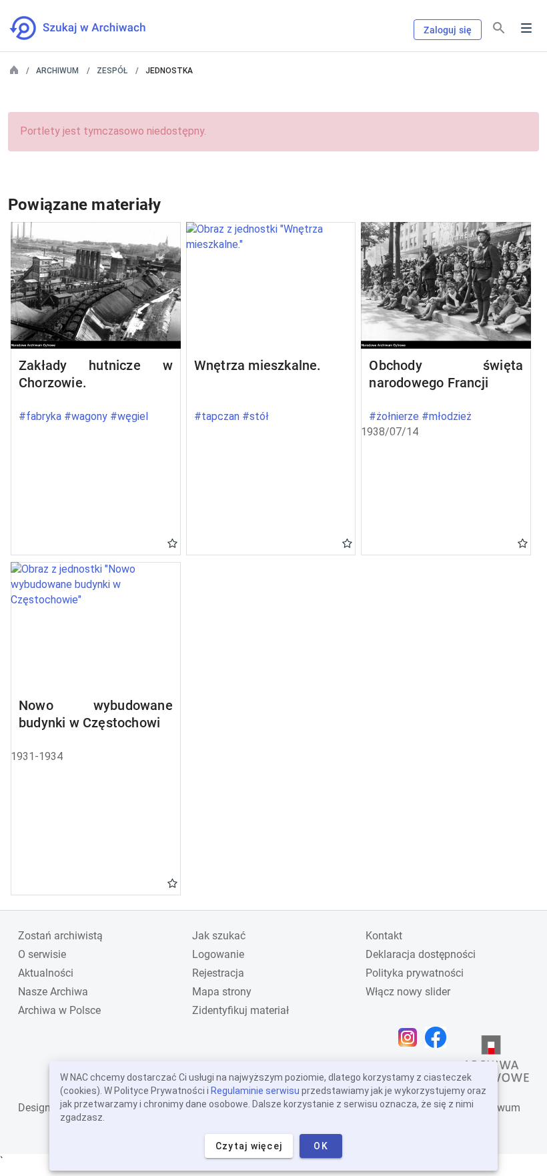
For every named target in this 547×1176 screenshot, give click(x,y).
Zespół (112, 70)
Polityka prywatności (415, 973)
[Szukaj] (499, 28)
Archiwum (57, 70)
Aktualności (45, 973)
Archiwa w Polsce (59, 1010)
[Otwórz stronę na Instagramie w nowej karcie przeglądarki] (411, 1037)
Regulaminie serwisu (255, 1090)
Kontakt (384, 935)
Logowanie (218, 954)
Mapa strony (221, 991)
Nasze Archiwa (53, 991)
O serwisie (42, 954)
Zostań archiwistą (60, 935)
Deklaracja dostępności (421, 954)
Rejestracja (218, 973)
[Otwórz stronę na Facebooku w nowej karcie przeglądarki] (439, 1037)
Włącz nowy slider (408, 991)
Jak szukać (218, 935)
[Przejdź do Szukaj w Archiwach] (89, 28)
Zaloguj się (448, 30)
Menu (526, 28)
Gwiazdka (172, 542)
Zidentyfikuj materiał (240, 1010)
